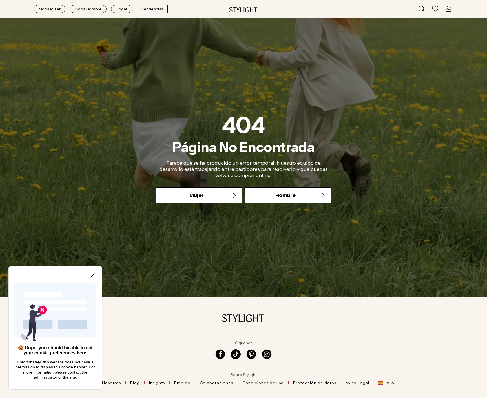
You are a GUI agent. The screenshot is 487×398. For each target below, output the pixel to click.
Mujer (196, 195)
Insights (157, 382)
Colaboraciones (216, 382)
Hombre (285, 195)
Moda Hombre (88, 9)
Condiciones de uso (263, 382)
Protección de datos (314, 382)
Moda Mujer (50, 9)
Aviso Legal (357, 382)
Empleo (182, 382)
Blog (135, 382)
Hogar (121, 9)
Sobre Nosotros (104, 382)
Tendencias (152, 9)
